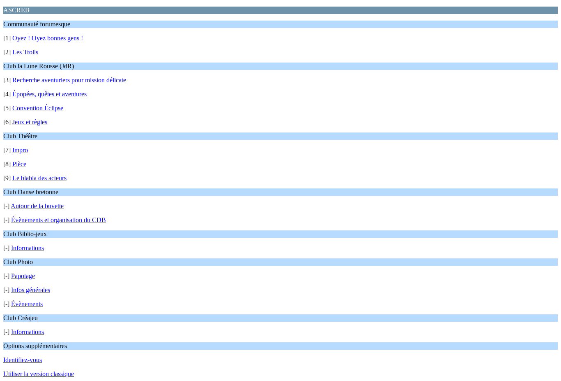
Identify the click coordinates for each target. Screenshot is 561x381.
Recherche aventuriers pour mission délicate (69, 80)
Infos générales (30, 289)
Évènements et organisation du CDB (58, 219)
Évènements (27, 303)
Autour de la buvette (37, 205)
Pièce (19, 163)
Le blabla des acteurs (39, 177)
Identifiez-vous (22, 359)
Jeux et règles (29, 121)
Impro (20, 149)
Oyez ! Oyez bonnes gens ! (47, 38)
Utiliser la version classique (38, 373)
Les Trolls (25, 52)
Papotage (23, 275)
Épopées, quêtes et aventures (49, 94)
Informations (27, 247)
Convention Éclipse (37, 108)
